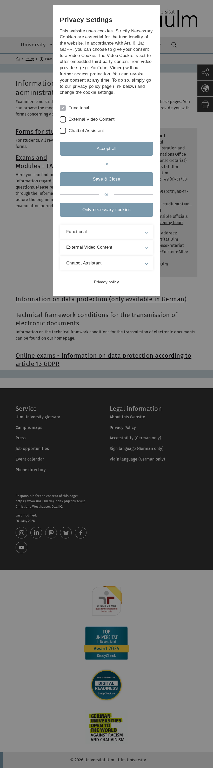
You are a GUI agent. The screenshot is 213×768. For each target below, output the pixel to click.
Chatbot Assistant (86, 130)
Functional (79, 107)
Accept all (107, 148)
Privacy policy (106, 282)
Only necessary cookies (106, 209)
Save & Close (106, 179)
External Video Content (92, 119)
